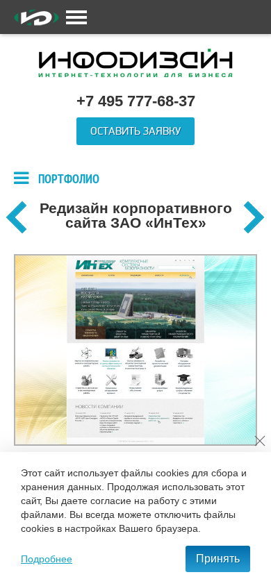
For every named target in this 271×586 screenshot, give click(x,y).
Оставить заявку (135, 131)
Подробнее (46, 558)
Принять (218, 558)
